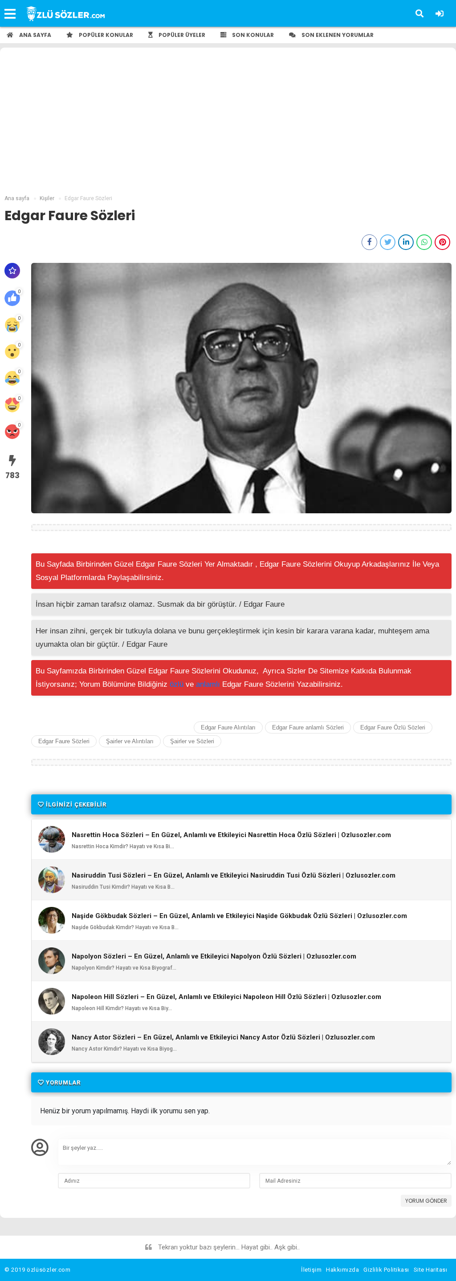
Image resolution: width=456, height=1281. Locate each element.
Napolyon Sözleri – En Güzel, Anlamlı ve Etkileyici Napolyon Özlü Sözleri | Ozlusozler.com (214, 956)
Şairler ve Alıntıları (130, 741)
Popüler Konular (105, 35)
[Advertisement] (228, 127)
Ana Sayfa (34, 35)
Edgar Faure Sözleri (64, 741)
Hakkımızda (342, 1269)
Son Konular (252, 35)
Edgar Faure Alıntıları (228, 727)
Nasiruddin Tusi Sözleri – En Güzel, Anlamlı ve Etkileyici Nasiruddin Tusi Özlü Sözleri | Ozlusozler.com (233, 875)
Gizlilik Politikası (386, 1269)
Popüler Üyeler (181, 35)
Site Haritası (431, 1269)
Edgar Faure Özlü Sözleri (392, 727)
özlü (176, 684)
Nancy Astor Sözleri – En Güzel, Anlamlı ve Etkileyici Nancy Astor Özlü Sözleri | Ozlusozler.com (223, 1037)
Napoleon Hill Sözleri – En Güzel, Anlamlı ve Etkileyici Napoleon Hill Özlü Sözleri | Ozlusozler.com (226, 997)
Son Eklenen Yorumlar (337, 35)
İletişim (311, 1269)
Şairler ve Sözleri (192, 741)
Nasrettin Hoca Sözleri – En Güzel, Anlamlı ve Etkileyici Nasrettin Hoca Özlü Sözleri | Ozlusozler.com (231, 835)
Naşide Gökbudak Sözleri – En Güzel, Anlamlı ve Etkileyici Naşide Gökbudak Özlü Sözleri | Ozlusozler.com (239, 916)
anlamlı (208, 684)
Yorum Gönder (426, 1200)
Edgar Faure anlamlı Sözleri (308, 727)
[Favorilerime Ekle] (12, 270)
